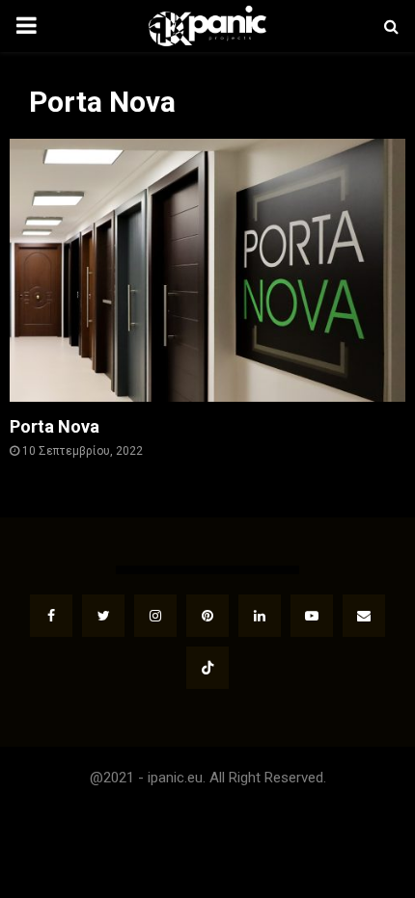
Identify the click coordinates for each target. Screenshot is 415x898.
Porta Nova (54, 426)
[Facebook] (51, 615)
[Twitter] (103, 615)
